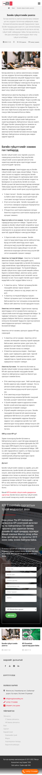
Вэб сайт (15, 766)
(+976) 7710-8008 (31, 771)
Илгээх (11, 617)
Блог (13, 9)
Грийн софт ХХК (25, 766)
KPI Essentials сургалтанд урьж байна (30, 646)
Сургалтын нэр (11, 606)
